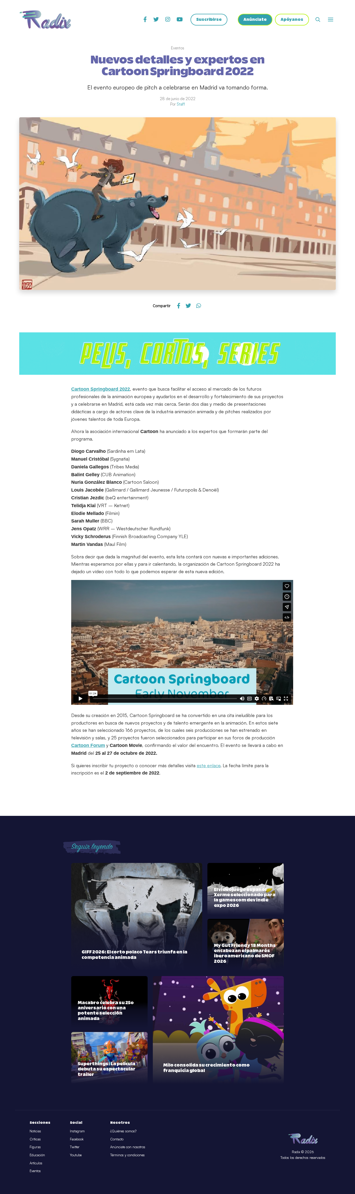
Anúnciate (255, 20)
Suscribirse (209, 20)
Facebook (76, 1139)
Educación (37, 1155)
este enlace (208, 765)
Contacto (116, 1139)
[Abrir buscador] (317, 19)
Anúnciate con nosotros (127, 1147)
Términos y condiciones (127, 1155)
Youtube (76, 1155)
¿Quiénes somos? (123, 1131)
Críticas (35, 1139)
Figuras (35, 1147)
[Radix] (45, 19)
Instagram (77, 1131)
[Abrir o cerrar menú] (330, 19)
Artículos (36, 1163)
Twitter (75, 1147)
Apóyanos (292, 20)
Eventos (35, 1171)
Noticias (35, 1131)
